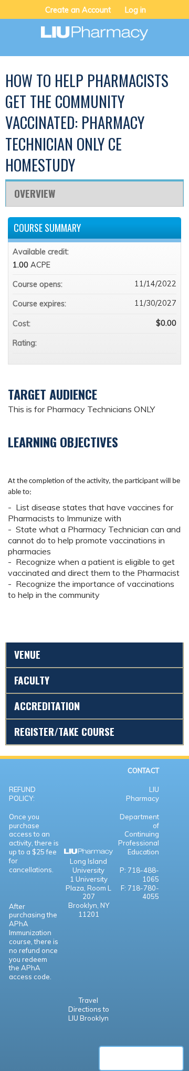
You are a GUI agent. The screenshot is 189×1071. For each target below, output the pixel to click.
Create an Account (78, 10)
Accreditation (47, 705)
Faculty (31, 680)
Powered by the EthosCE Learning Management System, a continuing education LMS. (141, 1058)
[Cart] (158, 15)
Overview (34, 193)
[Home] (94, 29)
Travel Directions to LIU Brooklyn (88, 1009)
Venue (27, 654)
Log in (135, 10)
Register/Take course (64, 731)
